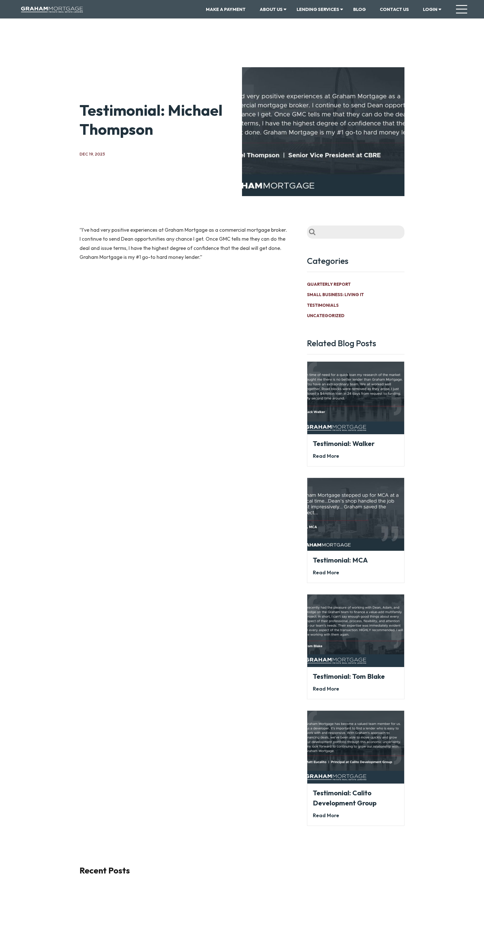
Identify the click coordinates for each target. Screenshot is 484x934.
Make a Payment (226, 9)
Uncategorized (326, 315)
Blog (359, 9)
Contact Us (394, 9)
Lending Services (318, 9)
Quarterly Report (329, 284)
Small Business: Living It (335, 294)
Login (430, 9)
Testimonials (323, 305)
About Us (271, 9)
